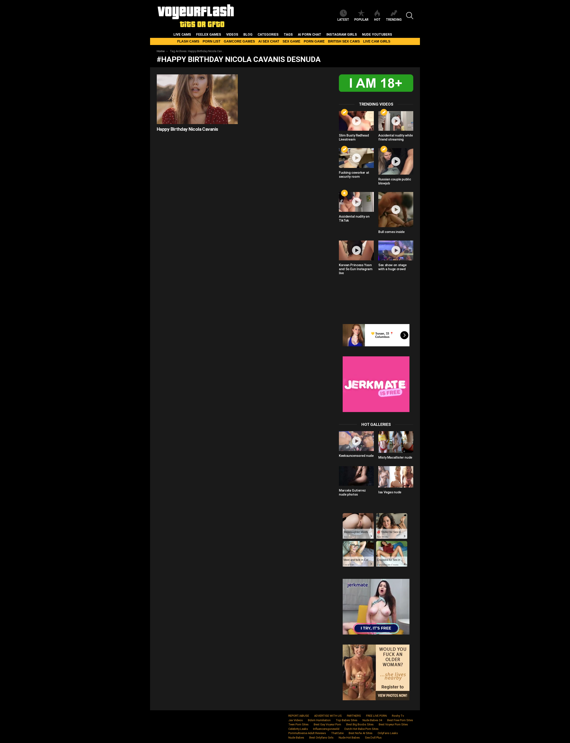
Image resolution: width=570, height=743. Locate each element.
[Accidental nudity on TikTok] (356, 202)
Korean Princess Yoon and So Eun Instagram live (356, 269)
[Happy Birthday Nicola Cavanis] (197, 99)
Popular (361, 19)
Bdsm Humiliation (319, 720)
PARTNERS (354, 715)
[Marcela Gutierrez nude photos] (356, 476)
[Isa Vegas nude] (395, 477)
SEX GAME (291, 41)
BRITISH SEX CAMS (344, 41)
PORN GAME (314, 41)
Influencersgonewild (326, 729)
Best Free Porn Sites (400, 720)
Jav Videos (295, 720)
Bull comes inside (391, 232)
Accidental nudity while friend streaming (395, 137)
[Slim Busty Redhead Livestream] (356, 121)
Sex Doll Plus (373, 737)
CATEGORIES (268, 35)
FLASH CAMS (188, 41)
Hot (377, 19)
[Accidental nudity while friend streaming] (395, 121)
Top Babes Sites (346, 720)
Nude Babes (296, 737)
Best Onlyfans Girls (321, 737)
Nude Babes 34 (372, 720)
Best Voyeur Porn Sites (393, 724)
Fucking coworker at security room (354, 175)
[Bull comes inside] (395, 209)
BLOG (247, 35)
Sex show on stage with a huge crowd (392, 267)
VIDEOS (232, 35)
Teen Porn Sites (298, 724)
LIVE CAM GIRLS (376, 41)
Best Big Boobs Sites (360, 724)
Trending (394, 19)
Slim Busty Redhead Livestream (354, 137)
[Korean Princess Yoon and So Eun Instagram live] (356, 250)
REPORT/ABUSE (298, 715)
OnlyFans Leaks (388, 733)
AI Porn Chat (309, 35)
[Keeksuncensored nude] (356, 441)
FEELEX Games (208, 35)
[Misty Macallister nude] (395, 442)
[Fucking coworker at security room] (356, 158)
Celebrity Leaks (298, 729)
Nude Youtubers (377, 35)
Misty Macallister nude (395, 457)
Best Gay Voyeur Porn (327, 724)
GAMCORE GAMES (239, 41)
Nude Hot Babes (349, 737)
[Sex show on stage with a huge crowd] (395, 250)
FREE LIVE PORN (376, 715)
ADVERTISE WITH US (328, 715)
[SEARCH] (409, 15)
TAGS (288, 35)
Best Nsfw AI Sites (361, 733)
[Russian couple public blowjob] (395, 161)
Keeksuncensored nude (356, 456)
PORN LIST (211, 41)
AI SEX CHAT (268, 41)
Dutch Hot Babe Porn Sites (361, 729)
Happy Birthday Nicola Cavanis (187, 129)
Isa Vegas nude (389, 492)
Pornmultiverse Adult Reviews (307, 733)
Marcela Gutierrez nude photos (352, 492)
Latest (343, 19)
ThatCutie (337, 733)
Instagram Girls (341, 35)
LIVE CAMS (182, 35)
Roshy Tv (398, 715)
